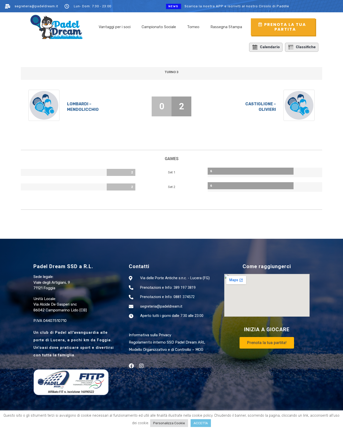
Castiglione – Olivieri (260, 107)
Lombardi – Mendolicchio (83, 107)
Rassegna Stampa (226, 27)
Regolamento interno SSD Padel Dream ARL (167, 342)
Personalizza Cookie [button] (169, 423)
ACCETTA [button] (201, 423)
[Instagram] (141, 366)
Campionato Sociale (159, 27)
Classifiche (306, 47)
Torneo (193, 27)
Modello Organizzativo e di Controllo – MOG (166, 349)
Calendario (270, 47)
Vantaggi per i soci (115, 27)
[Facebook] (131, 366)
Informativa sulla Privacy (150, 335)
